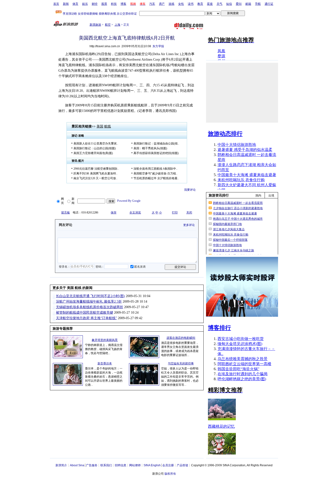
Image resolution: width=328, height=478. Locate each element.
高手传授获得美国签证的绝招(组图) (156, 153)
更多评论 (189, 225)
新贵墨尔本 (104, 363)
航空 (108, 24)
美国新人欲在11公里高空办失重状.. (95, 143)
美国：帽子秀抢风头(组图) (150, 148)
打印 (175, 212)
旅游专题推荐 (63, 328)
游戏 (171, 4)
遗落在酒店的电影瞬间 (180, 338)
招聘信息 (120, 465)
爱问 (239, 4)
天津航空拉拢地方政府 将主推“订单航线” (86, 318)
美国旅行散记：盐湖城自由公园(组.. (156, 143)
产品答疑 (182, 465)
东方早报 (158, 46)
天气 (219, 4)
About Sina (77, 465)
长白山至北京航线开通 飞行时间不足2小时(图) (90, 296)
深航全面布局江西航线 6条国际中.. (155, 168)
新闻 (66, 4)
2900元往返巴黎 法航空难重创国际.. (96, 168)
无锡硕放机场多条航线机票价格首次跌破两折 (89, 307)
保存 (113, 212)
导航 (258, 4)
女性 (181, 4)
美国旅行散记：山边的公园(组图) (94, 148)
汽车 (152, 4)
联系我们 (106, 465)
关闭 (189, 212)
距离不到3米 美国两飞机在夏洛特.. (95, 173)
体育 (75, 4)
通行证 (269, 4)
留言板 (65, 212)
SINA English (152, 465)
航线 (107, 126)
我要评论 (190, 189)
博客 (123, 4)
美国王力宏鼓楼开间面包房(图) (93, 153)
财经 (94, 4)
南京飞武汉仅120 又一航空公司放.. (95, 178)
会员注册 (168, 465)
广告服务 (91, 465)
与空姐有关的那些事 (181, 363)
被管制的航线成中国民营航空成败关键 (84, 312)
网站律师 (135, 465)
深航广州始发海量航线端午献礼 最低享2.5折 (89, 301)
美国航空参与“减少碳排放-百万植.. (155, 173)
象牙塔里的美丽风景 (105, 340)
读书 (191, 4)
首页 (56, 4)
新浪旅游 (95, 24)
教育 (200, 4)
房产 (162, 4)
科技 (114, 4)
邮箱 (248, 4)
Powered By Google (128, 200)
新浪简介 (61, 465)
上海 (117, 24)
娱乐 (85, 4)
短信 (229, 4)
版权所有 (170, 473)
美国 (100, 126)
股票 (104, 4)
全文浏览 (135, 212)
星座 (210, 4)
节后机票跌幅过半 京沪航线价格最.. (156, 178)
